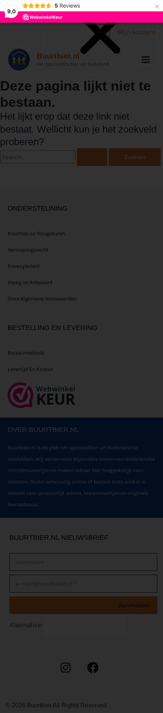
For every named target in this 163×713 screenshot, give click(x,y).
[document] (81, 356)
